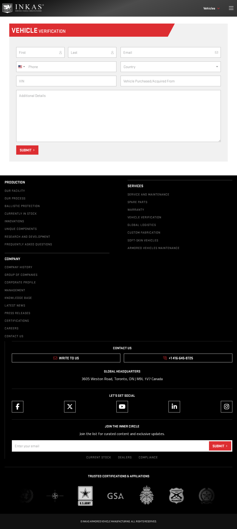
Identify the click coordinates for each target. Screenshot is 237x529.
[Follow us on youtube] (122, 406)
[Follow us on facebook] (17, 406)
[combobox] (21, 67)
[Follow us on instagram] (226, 406)
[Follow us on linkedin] (174, 406)
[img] (23, 8)
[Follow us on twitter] (70, 406)
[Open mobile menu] (231, 8)
